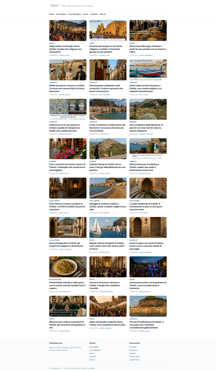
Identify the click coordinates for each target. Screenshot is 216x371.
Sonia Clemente (104, 95)
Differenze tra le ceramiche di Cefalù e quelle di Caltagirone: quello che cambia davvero (64, 128)
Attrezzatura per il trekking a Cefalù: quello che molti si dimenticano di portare (144, 167)
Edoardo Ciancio (145, 173)
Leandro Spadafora (145, 55)
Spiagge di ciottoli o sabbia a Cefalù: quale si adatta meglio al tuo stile (107, 206)
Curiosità (94, 14)
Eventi (85, 14)
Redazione (133, 350)
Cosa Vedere (61, 14)
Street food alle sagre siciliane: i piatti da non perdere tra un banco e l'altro (147, 49)
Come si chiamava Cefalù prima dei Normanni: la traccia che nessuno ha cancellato (107, 128)
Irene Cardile (143, 95)
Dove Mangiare (75, 14)
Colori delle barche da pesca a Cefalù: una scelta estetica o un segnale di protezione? (145, 88)
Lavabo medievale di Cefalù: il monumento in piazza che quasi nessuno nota (145, 206)
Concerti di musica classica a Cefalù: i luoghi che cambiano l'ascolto (104, 285)
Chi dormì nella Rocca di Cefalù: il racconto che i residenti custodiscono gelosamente (146, 325)
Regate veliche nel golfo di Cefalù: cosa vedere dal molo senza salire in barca (106, 246)
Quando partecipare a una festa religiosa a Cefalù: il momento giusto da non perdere (105, 49)
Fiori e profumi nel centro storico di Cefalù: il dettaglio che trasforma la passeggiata (67, 167)
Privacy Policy (134, 356)
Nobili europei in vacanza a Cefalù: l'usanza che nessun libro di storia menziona (67, 88)
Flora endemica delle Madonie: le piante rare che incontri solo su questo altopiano (146, 128)
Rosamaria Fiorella (65, 134)
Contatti (132, 353)
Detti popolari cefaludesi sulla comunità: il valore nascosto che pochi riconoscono (106, 88)
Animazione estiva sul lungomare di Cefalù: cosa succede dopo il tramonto (147, 285)
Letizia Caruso (104, 134)
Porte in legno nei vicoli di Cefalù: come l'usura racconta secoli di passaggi (146, 246)
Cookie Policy (134, 360)
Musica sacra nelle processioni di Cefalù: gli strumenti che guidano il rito (67, 325)
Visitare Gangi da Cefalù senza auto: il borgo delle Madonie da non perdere (107, 167)
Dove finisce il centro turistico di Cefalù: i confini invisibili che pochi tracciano (67, 206)
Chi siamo (132, 347)
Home (51, 14)
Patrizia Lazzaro (64, 55)
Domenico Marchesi (146, 134)
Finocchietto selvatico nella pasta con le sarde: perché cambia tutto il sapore (67, 285)
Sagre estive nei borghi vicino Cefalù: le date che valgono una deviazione (65, 49)
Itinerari (103, 14)
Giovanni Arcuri (104, 55)
